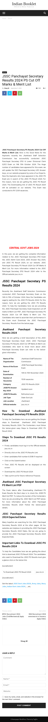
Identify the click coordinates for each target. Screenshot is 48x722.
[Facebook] (4, 93)
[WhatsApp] (20, 93)
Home (4, 18)
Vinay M (6, 88)
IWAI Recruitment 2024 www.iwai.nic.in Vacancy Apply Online (37, 616)
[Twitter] (9, 93)
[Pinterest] (15, 93)
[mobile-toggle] (3, 13)
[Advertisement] (24, 46)
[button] (45, 13)
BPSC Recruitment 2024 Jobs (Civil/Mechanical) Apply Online (13, 616)
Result (10, 18)
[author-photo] (24, 638)
